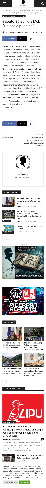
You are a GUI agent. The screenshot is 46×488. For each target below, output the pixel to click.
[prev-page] (4, 238)
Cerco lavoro (7, 138)
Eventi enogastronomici (32, 366)
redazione (16, 32)
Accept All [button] (25, 482)
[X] (23, 182)
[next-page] (7, 238)
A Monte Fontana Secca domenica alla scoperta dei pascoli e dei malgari (11, 371)
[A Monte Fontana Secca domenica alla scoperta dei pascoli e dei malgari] (12, 360)
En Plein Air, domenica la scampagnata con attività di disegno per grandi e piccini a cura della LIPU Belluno (23, 431)
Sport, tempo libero (9, 422)
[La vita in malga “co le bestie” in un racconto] (8, 229)
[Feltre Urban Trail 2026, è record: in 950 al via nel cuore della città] (8, 458)
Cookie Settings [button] (11, 482)
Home (4, 11)
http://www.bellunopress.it (23, 177)
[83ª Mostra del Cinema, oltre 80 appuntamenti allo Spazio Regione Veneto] (8, 201)
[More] (30, 38)
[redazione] (4, 32)
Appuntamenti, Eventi (9, 16)
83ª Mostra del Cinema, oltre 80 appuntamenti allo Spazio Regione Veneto (30, 200)
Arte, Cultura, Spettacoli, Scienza (19, 11)
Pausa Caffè (21, 16)
